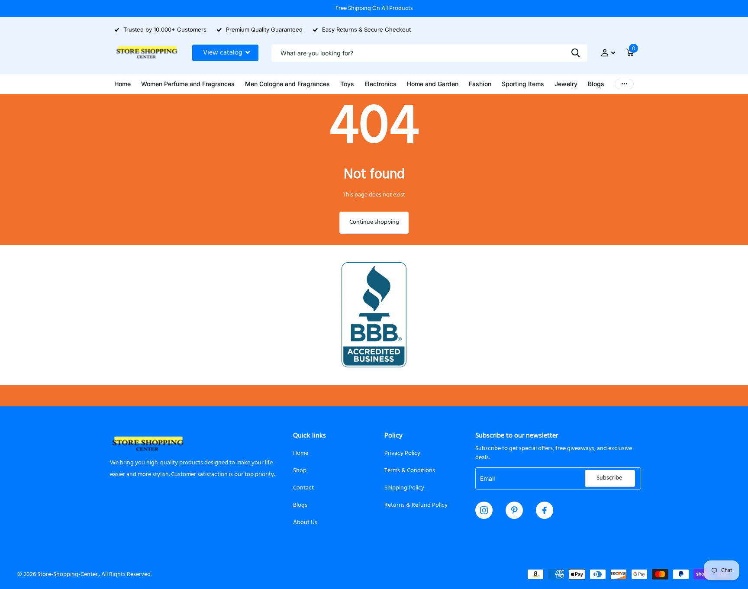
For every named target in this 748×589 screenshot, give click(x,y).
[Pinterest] (514, 510)
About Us (305, 523)
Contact (303, 488)
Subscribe (609, 478)
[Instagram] (484, 510)
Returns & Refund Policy (416, 505)
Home (300, 453)
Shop (299, 471)
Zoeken (575, 53)
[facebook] (544, 510)
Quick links (309, 435)
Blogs (300, 505)
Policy (393, 435)
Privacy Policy (402, 453)
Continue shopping (374, 222)
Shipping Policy (404, 488)
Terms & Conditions (409, 471)
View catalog (223, 52)
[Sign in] (608, 53)
